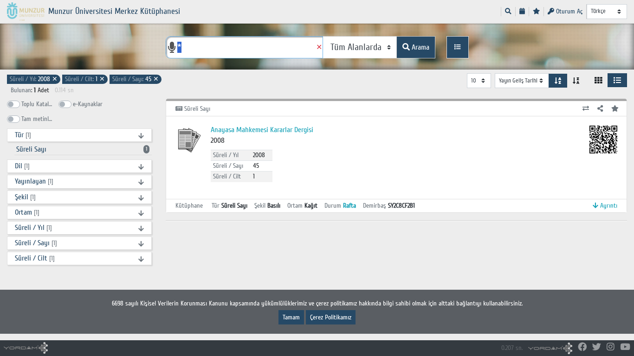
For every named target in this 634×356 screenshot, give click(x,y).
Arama (419, 47)
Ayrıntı (607, 206)
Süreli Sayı (81, 149)
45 (135, 79)
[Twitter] (596, 347)
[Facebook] (582, 347)
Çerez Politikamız (330, 317)
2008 (34, 79)
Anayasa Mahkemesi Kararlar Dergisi (262, 129)
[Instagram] (611, 347)
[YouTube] (625, 347)
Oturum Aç (568, 11)
